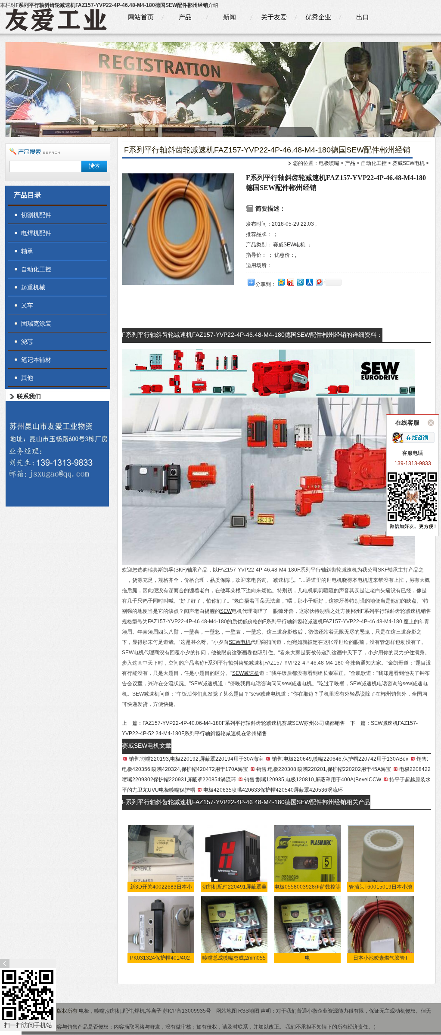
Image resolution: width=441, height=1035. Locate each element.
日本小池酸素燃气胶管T (380, 958)
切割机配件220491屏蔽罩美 (234, 887)
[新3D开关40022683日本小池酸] (161, 858)
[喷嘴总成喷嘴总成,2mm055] (234, 929)
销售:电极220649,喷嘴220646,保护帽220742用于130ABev (340, 759)
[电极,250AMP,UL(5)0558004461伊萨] (308, 929)
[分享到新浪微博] (290, 282)
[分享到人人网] (309, 282)
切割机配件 (36, 214)
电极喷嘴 (329, 163)
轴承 (27, 251)
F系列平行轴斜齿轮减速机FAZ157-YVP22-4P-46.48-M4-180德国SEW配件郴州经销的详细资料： (252, 334)
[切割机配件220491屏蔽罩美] (234, 858)
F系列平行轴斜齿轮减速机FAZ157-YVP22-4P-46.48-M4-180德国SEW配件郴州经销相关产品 (246, 802)
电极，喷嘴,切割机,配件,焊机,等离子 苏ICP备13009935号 (145, 1011)
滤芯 (27, 341)
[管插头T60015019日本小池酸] (381, 858)
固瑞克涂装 (36, 323)
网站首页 (141, 17)
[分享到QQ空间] (281, 282)
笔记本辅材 (36, 359)
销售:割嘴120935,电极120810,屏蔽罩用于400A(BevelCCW (312, 780)
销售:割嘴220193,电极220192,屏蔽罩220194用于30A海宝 (196, 759)
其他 (27, 377)
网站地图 (226, 1011)
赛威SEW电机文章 (146, 745)
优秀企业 (318, 17)
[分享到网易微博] (318, 282)
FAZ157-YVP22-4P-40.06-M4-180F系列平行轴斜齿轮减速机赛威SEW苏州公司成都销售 (244, 723)
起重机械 (33, 287)
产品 (185, 17)
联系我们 (29, 396)
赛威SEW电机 (408, 163)
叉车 (27, 305)
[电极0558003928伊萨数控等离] (308, 858)
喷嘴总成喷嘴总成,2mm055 (234, 958)
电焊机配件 (36, 233)
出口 (362, 17)
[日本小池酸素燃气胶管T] (381, 929)
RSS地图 (248, 1011)
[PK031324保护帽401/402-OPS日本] (161, 929)
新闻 (229, 17)
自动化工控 (374, 163)
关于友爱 (274, 17)
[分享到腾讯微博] (299, 282)
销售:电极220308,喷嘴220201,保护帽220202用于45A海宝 (323, 769)
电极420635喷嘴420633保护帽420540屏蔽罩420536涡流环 (273, 790)
